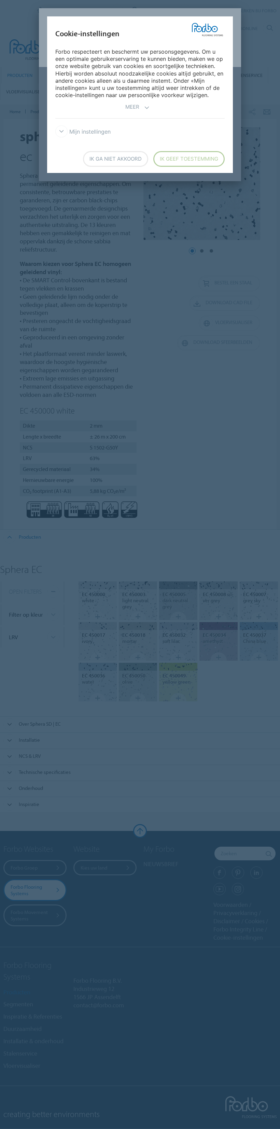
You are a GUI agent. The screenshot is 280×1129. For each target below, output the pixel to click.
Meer (132, 107)
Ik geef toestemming (189, 159)
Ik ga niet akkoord (115, 159)
